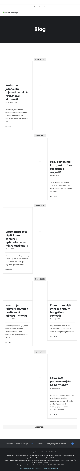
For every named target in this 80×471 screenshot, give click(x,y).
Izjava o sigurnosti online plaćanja (30, 468)
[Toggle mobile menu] (76, 13)
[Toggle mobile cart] (73, 13)
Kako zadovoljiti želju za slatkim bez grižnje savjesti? (60, 310)
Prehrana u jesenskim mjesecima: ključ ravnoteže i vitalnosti (16, 92)
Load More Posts (40, 427)
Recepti (25, 444)
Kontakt (63, 444)
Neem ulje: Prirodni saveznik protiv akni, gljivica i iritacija (16, 310)
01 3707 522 (52, 452)
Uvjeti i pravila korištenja (51, 468)
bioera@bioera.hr (40, 7)
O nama (40, 444)
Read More (8, 126)
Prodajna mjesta (52, 444)
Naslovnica (9, 444)
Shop (18, 444)
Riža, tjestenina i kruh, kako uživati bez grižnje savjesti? (61, 167)
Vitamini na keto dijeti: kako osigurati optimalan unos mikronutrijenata (16, 238)
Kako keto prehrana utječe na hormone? (60, 381)
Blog (33, 444)
